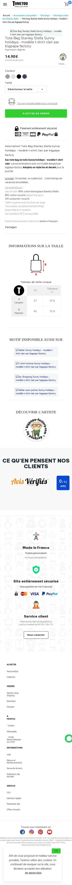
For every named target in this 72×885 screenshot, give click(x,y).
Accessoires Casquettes (25, 15)
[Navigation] (5, 4)
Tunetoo (11, 725)
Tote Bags (45, 15)
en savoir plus (33, 872)
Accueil (6, 15)
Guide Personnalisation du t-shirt (11, 739)
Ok (56, 850)
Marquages (11, 731)
